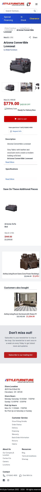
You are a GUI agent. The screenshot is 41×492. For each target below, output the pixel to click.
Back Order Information (20, 437)
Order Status (17, 425)
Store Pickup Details (19, 421)
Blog (23, 453)
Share (35, 37)
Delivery (15, 428)
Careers (6, 461)
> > (25, 28)
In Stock (23, 18)
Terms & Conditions (29, 456)
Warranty (15, 434)
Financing (15, 431)
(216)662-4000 (27, 127)
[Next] (35, 87)
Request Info (17, 131)
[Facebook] (4, 480)
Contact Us (7, 458)
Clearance (34, 18)
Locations (6, 465)
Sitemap (25, 459)
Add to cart (22, 119)
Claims (14, 444)
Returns (15, 441)
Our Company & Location (8, 454)
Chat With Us (27, 475)
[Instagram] (8, 480)
